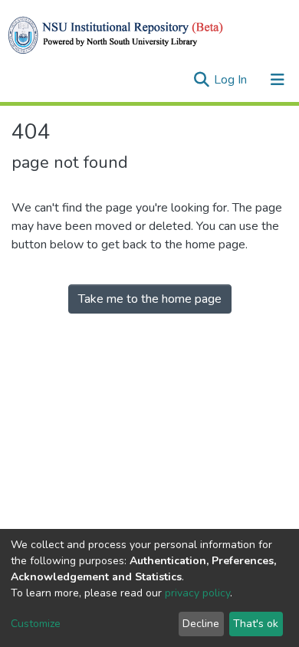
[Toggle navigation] (277, 79)
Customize (36, 623)
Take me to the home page (150, 299)
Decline (200, 623)
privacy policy (197, 593)
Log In (232, 79)
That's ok (255, 623)
